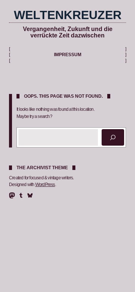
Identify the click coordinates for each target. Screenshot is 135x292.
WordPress (45, 184)
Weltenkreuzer (68, 15)
